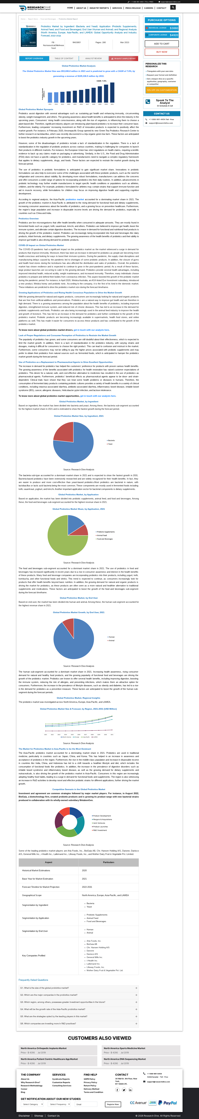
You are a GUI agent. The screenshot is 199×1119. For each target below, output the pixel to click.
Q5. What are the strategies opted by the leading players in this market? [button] (53, 1017)
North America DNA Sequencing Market (125, 1059)
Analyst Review (93, 58)
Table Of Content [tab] (64, 58)
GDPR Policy (89, 1079)
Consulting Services (61, 1085)
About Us (81, 8)
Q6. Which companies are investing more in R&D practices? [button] (48, 1024)
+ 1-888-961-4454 (137, 2)
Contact (161, 8)
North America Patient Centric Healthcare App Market (49, 1059)
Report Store (33, 19)
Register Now (113, 1104)
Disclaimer (24, 1115)
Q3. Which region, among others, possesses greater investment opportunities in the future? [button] (62, 1002)
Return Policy (90, 1085)
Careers (148, 8)
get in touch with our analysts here (91, 330)
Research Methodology (32, 1085)
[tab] (79, 988)
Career (24, 1089)
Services (117, 8)
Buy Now (161, 52)
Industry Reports (99, 8)
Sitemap (38, 1115)
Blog (23, 1092)
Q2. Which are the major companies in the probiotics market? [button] (48, 995)
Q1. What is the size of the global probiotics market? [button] (44, 988)
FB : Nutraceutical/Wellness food (53, 45)
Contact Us (54, 1115)
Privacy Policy (90, 1082)
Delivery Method (91, 1089)
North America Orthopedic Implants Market (44, 1048)
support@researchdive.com (170, 2)
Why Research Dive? (30, 1082)
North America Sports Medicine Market (124, 1048)
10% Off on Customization (162, 90)
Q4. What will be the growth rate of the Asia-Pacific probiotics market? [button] (52, 1009)
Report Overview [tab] (34, 58)
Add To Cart (161, 43)
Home (70, 8)
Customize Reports (61, 1082)
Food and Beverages (48, 19)
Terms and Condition (93, 1092)
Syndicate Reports (61, 1079)
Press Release (133, 8)
